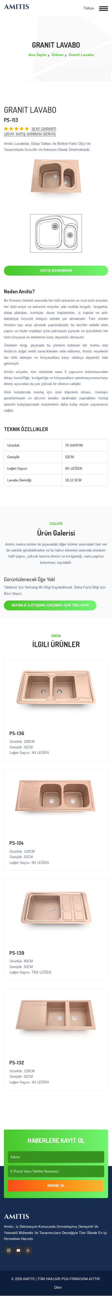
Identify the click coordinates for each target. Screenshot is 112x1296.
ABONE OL (56, 1186)
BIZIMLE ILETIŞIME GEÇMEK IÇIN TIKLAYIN (50, 605)
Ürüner (58, 55)
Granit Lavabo (81, 55)
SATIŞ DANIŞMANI (56, 270)
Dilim (57, 1287)
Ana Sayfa (37, 55)
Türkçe (88, 8)
